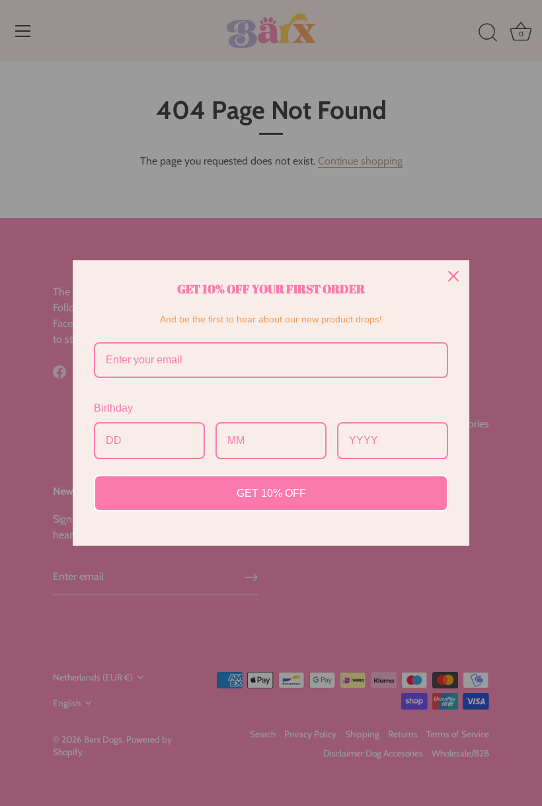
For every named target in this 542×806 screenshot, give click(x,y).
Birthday (113, 408)
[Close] (453, 276)
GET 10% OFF (271, 493)
